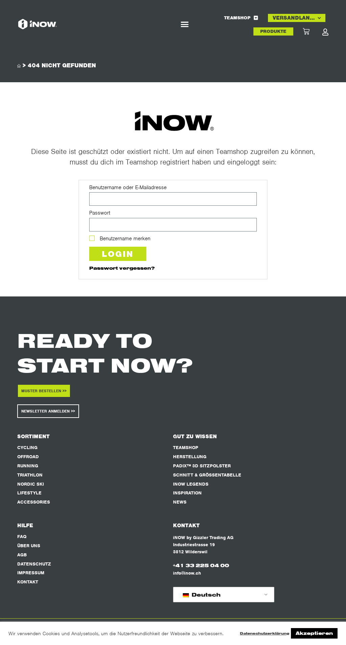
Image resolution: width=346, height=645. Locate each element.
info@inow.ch (187, 573)
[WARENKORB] (312, 31)
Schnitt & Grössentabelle (207, 475)
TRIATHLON (30, 475)
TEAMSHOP (237, 18)
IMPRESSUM (30, 573)
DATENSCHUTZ (34, 564)
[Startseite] (19, 66)
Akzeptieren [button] (314, 633)
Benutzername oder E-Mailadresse (128, 187)
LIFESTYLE (29, 493)
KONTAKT (27, 582)
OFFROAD (28, 457)
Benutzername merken (124, 238)
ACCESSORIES (33, 502)
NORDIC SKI (30, 484)
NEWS (180, 502)
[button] (184, 24)
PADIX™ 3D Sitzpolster (202, 466)
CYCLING (27, 447)
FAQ (21, 536)
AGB (22, 555)
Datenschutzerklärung (264, 633)
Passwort (99, 212)
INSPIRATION (187, 493)
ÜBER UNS (28, 546)
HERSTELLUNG (189, 457)
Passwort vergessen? (122, 268)
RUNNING (27, 466)
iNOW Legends (190, 484)
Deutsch (205, 594)
